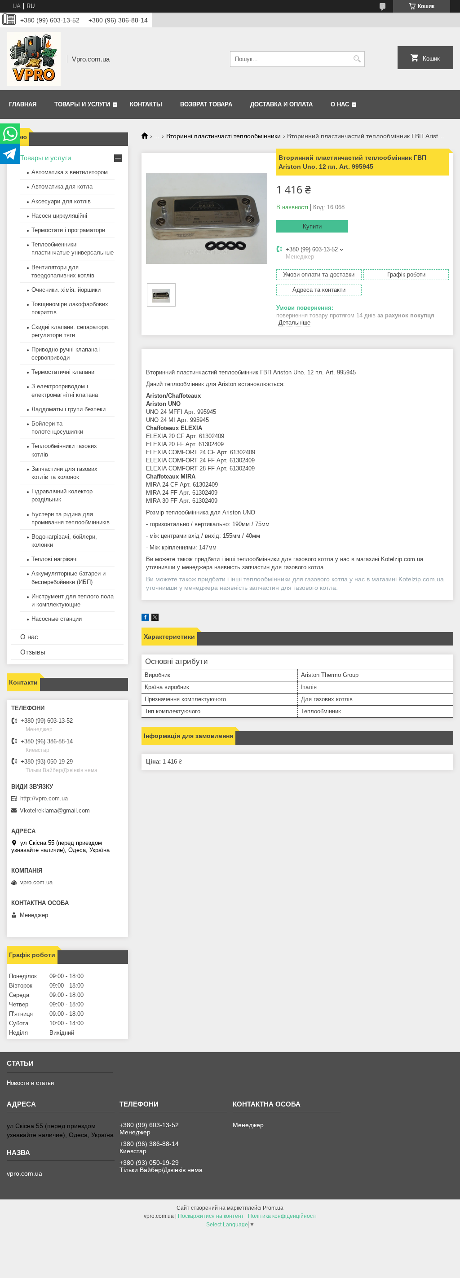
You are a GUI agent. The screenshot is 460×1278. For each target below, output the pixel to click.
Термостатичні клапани (62, 372)
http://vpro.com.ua (44, 798)
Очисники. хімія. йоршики (66, 289)
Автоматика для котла (62, 186)
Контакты (146, 104)
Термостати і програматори (68, 230)
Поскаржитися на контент (211, 1216)
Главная (22, 104)
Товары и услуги (82, 104)
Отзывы (32, 652)
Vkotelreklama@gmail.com (55, 810)
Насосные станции (56, 618)
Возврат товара (206, 104)
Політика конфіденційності (282, 1216)
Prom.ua (273, 1208)
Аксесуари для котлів (61, 201)
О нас (340, 104)
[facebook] (145, 618)
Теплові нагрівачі (54, 559)
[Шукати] (357, 59)
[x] (155, 618)
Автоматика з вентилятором (69, 172)
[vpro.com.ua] (34, 59)
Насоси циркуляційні (59, 215)
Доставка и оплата (281, 104)
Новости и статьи (30, 1083)
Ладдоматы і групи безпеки (68, 409)
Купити (312, 226)
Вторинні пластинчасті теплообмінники (223, 136)
